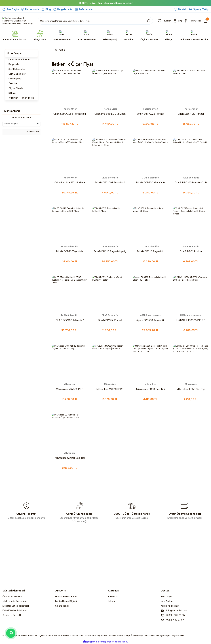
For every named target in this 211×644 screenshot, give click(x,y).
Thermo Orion (69, 109)
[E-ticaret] (105, 641)
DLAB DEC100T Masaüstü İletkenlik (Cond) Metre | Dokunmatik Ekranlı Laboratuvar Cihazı (110, 182)
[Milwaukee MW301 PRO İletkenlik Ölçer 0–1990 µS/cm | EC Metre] (110, 362)
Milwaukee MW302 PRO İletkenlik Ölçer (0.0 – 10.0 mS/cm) (69, 389)
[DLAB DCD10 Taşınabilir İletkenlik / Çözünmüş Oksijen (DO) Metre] (69, 224)
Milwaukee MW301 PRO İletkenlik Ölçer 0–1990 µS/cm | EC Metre (110, 389)
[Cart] (206, 21)
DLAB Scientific (110, 177)
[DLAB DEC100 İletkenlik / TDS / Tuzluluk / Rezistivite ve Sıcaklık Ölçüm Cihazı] (69, 293)
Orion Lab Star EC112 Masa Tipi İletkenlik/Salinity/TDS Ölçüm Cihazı (70, 182)
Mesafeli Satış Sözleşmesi (15, 605)
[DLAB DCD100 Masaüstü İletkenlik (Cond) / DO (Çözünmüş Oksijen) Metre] (150, 156)
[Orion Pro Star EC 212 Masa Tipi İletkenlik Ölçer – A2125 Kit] (110, 87)
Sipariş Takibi (62, 605)
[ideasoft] (89, 641)
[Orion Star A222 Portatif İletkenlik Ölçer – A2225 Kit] (150, 87)
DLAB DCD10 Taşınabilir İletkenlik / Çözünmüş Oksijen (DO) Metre (69, 251)
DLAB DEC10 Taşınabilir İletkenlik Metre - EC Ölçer (150, 251)
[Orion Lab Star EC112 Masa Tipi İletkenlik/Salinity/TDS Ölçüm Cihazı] (69, 156)
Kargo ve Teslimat (170, 605)
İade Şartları (167, 601)
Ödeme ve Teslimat (12, 596)
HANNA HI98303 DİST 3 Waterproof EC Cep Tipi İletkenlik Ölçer (190, 320)
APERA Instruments (150, 315)
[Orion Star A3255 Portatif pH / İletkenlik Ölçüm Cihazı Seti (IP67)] (69, 87)
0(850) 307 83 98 (175, 615)
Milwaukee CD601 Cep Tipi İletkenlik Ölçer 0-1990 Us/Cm (70, 458)
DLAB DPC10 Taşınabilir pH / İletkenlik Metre (110, 251)
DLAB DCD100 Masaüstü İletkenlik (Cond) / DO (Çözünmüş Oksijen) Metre (150, 182)
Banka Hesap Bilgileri (66, 601)
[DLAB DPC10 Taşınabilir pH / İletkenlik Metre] (110, 224)
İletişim (111, 601)
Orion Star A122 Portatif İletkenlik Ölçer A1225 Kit (190, 114)
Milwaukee (70, 384)
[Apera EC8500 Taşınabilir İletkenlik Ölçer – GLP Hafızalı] (150, 293)
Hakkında (113, 596)
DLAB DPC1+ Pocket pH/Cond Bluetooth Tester (110, 320)
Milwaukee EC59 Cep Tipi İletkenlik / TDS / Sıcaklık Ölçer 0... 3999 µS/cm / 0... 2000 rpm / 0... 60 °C (191, 389)
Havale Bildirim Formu (66, 596)
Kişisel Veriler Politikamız (14, 610)
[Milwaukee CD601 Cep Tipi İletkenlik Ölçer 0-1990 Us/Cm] (69, 431)
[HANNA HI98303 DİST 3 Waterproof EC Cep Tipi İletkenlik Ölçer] (191, 293)
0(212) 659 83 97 (175, 619)
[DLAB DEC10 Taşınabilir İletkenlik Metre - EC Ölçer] (150, 224)
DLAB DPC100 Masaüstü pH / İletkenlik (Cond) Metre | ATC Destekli (191, 182)
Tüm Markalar (32, 131)
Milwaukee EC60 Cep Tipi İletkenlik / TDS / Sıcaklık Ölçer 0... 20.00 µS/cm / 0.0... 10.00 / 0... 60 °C (150, 389)
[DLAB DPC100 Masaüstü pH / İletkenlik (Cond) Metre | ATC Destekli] (191, 156)
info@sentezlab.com (176, 610)
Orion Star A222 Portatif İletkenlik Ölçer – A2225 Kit (150, 114)
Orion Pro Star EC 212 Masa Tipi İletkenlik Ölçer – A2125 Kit (110, 114)
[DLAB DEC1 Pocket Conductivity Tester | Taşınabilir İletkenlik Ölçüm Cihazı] (191, 224)
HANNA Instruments (190, 315)
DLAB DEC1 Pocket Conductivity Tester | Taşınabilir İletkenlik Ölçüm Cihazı (190, 251)
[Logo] (17, 21)
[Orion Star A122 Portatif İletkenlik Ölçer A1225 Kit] (191, 87)
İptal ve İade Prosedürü (14, 601)
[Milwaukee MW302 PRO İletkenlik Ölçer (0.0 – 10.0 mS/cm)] (69, 362)
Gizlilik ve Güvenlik (11, 615)
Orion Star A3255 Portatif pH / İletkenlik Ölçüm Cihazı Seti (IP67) (69, 114)
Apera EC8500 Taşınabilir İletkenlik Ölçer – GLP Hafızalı (150, 320)
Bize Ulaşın (166, 596)
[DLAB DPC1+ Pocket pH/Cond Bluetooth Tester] (110, 293)
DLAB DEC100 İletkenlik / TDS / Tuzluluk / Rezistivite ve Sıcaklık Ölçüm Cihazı (70, 320)
